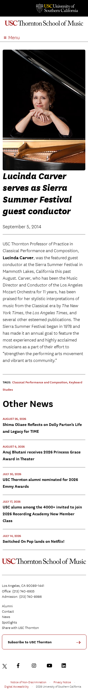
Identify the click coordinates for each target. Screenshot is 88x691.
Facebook (20, 666)
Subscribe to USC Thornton (30, 642)
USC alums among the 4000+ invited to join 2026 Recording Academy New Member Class (42, 514)
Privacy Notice (62, 682)
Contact (8, 611)
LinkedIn (65, 666)
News (6, 617)
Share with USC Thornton (20, 628)
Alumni (7, 606)
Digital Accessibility (16, 686)
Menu (14, 38)
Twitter (5, 666)
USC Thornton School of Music (44, 25)
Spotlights (9, 622)
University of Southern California (56, 8)
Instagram (35, 666)
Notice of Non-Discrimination (28, 682)
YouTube (50, 666)
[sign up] (80, 644)
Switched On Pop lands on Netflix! (33, 541)
